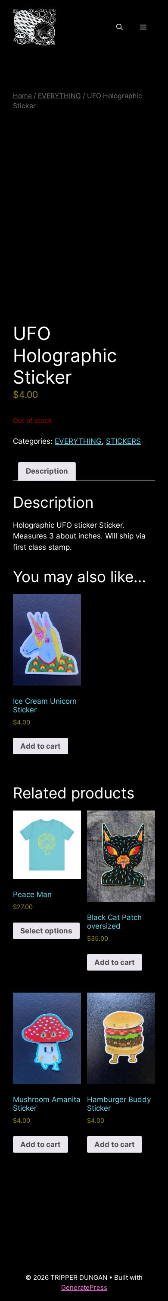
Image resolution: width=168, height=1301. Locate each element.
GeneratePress (84, 1287)
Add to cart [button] (40, 746)
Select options (46, 930)
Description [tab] (47, 471)
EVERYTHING (59, 96)
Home (22, 96)
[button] (119, 27)
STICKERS (123, 441)
